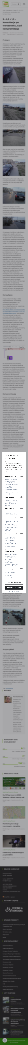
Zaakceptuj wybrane (14, 582)
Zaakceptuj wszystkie (14, 587)
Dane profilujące (9, 569)
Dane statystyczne (10, 476)
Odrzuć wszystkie (14, 591)
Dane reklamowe (9, 497)
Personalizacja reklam (11, 518)
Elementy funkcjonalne (11, 534)
